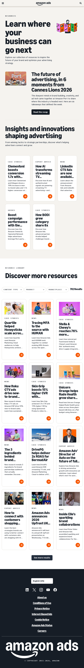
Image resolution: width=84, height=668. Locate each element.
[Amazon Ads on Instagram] (41, 590)
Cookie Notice (42, 619)
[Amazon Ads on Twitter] (34, 590)
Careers (42, 630)
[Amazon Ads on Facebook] (55, 590)
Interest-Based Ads (42, 614)
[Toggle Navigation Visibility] (2, 3)
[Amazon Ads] (41, 3)
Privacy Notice (42, 608)
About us (42, 597)
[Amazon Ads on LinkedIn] (27, 590)
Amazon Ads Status (42, 625)
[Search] (81, 3)
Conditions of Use (42, 603)
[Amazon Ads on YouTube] (48, 590)
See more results (42, 557)
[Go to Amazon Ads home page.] (42, 649)
